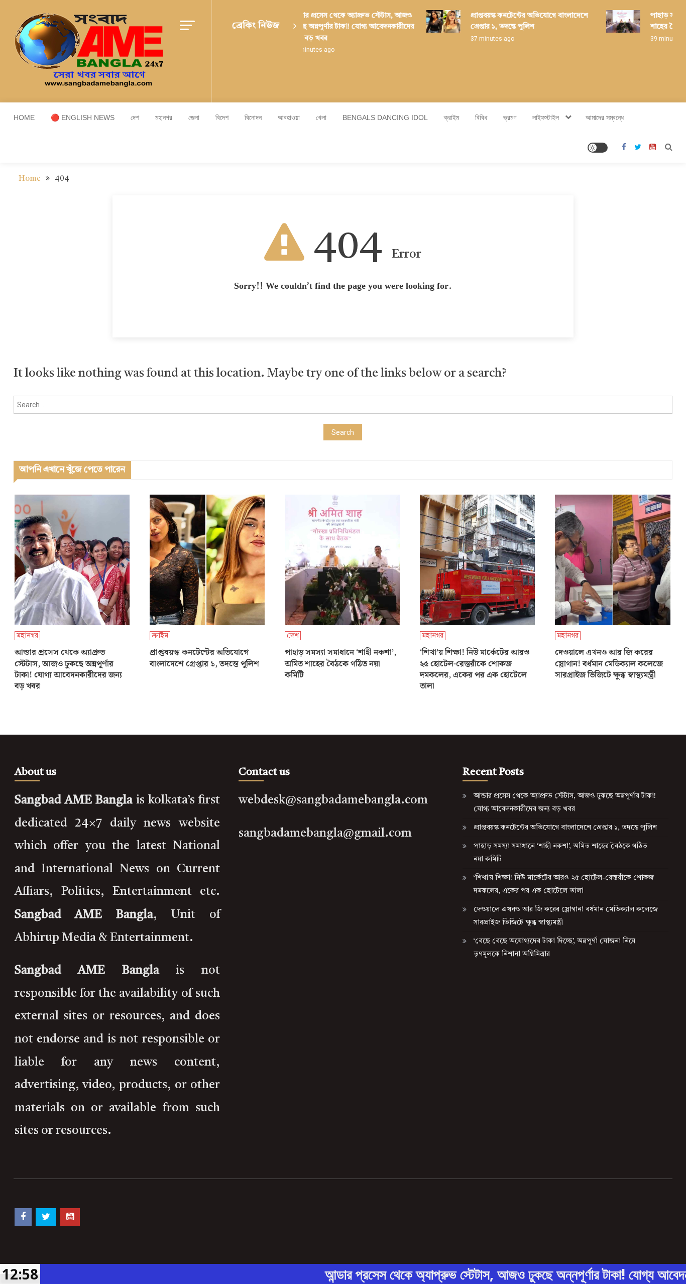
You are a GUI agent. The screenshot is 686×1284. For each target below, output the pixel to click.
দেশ (135, 117)
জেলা (193, 117)
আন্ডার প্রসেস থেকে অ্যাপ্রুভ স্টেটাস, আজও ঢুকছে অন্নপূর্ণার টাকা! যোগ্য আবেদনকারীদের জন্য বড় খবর (341, 27)
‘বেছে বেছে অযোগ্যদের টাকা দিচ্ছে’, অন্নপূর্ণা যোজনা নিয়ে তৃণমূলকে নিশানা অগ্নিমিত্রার (554, 948)
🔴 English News (83, 117)
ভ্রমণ (509, 117)
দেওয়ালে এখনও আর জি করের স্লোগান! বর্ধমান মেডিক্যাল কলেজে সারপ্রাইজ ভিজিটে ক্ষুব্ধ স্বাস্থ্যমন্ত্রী (609, 664)
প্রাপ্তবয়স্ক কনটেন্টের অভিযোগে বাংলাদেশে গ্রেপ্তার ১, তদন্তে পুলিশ (204, 658)
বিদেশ (221, 117)
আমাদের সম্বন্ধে (605, 117)
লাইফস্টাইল (545, 117)
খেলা (321, 117)
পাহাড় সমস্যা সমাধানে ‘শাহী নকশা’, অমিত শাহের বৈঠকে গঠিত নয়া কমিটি (340, 664)
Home (24, 117)
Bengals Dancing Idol (385, 117)
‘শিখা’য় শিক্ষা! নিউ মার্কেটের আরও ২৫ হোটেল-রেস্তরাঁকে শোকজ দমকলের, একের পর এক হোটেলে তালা (474, 669)
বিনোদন (253, 117)
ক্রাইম (451, 117)
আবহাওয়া (289, 117)
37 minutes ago (481, 38)
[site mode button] (598, 148)
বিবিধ (481, 117)
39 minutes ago (661, 38)
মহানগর (163, 117)
